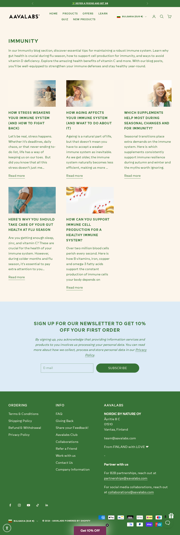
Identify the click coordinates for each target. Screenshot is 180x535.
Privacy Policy (19, 435)
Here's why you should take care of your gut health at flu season (31, 225)
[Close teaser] (107, 525)
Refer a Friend (66, 449)
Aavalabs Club (67, 435)
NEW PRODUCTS (84, 19)
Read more (16, 176)
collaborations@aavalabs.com (131, 492)
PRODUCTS (70, 13)
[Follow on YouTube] (28, 505)
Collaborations (67, 442)
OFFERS (88, 13)
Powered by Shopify (78, 521)
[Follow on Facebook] (10, 505)
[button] (90, 530)
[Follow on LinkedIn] (47, 505)
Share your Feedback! (72, 428)
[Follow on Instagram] (19, 505)
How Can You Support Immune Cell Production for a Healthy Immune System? (88, 230)
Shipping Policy (20, 421)
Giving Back (65, 421)
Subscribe (117, 368)
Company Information (73, 469)
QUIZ (65, 19)
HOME (53, 13)
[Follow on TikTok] (37, 505)
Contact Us (64, 463)
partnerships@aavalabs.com (125, 478)
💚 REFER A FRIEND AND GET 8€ (90, 3)
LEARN (103, 13)
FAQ (59, 414)
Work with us (66, 456)
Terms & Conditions (23, 414)
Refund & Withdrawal (24, 428)
